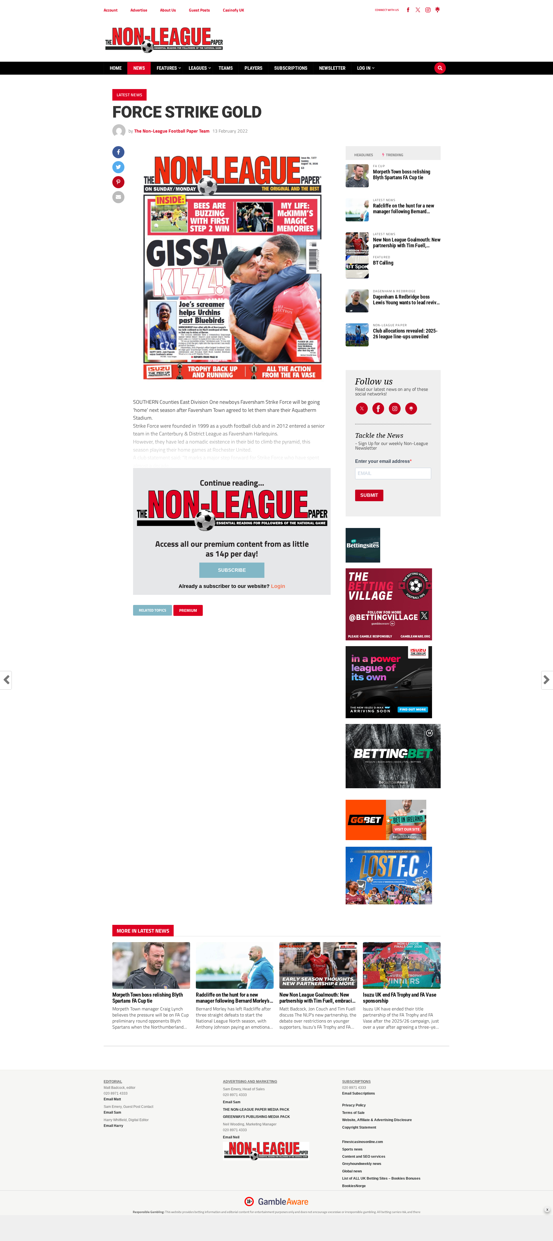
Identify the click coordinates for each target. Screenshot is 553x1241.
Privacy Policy (354, 1105)
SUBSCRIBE (232, 570)
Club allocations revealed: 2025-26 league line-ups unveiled (405, 334)
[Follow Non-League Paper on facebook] (408, 10)
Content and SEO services (363, 1157)
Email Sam (231, 1102)
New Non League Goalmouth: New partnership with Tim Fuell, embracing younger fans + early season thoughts (406, 242)
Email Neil (231, 1137)
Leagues (198, 68)
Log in (363, 68)
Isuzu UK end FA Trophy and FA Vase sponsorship (399, 998)
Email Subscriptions (358, 1093)
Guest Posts (199, 10)
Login (278, 586)
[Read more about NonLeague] (266, 1158)
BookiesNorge (354, 1186)
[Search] (440, 62)
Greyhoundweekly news (361, 1164)
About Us (168, 10)
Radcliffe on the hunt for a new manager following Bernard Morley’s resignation (403, 208)
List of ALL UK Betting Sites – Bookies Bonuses (381, 1178)
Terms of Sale (353, 1113)
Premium (188, 610)
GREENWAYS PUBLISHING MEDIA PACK (256, 1117)
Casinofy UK (233, 10)
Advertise (138, 10)
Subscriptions (290, 68)
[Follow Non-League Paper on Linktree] (437, 10)
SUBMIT (369, 495)
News (139, 68)
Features (167, 68)
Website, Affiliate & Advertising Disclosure (377, 1120)
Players (253, 68)
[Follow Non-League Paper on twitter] (418, 10)
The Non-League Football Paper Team (171, 130)
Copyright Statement (359, 1127)
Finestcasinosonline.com (362, 1142)
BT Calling (383, 263)
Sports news (352, 1149)
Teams (226, 68)
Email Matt (112, 1099)
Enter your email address (382, 461)
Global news (352, 1171)
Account (111, 10)
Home (116, 68)
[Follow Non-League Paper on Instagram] (428, 10)
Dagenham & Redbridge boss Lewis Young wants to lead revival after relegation (406, 299)
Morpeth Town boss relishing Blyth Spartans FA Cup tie (401, 174)
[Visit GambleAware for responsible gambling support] (283, 1201)
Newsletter (332, 68)
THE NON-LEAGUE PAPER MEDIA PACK (256, 1110)
